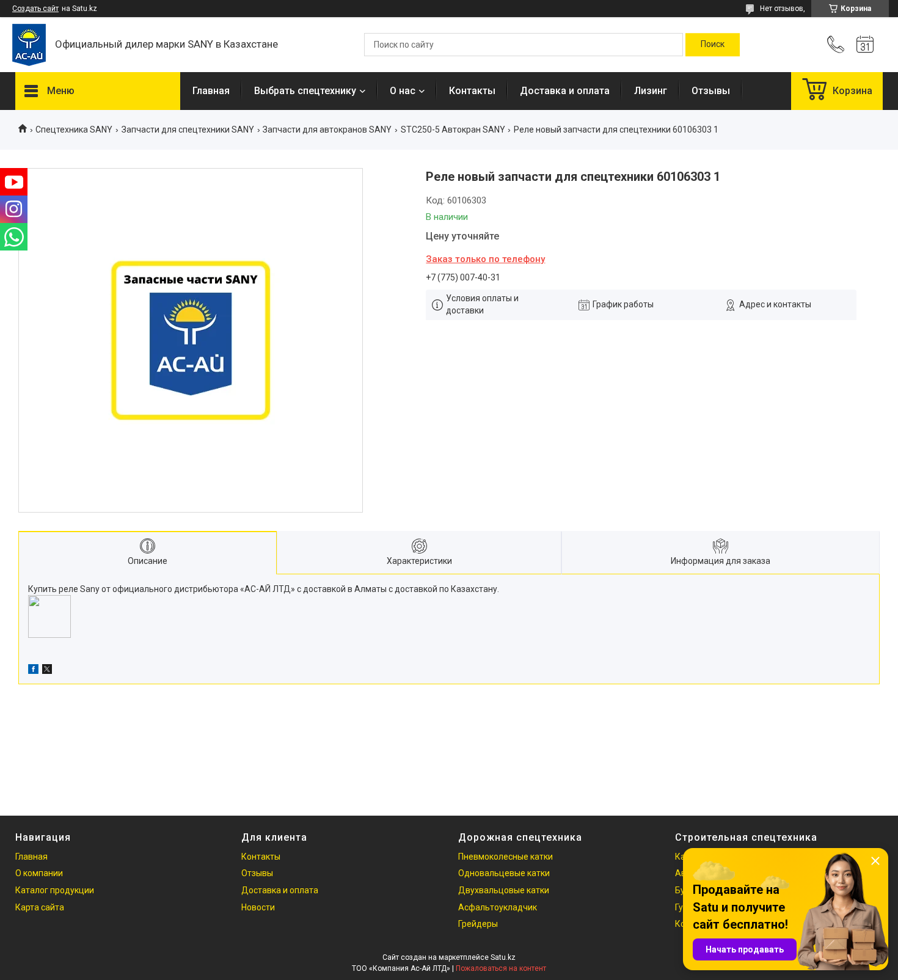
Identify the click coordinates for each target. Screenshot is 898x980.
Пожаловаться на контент (501, 968)
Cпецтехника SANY (73, 129)
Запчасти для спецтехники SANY (188, 129)
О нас (402, 91)
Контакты (472, 91)
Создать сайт (35, 8)
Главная (211, 91)
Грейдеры (478, 924)
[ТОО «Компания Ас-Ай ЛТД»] (29, 45)
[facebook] (33, 671)
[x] (47, 671)
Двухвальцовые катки (503, 890)
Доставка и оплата (565, 91)
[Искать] (712, 44)
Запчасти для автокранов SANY (327, 129)
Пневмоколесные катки (505, 856)
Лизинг (650, 91)
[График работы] (865, 44)
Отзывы (711, 91)
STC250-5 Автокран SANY (453, 129)
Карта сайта (39, 907)
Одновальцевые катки (504, 873)
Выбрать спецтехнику (305, 91)
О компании (39, 873)
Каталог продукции (54, 890)
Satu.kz (503, 957)
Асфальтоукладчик (497, 907)
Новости (258, 907)
